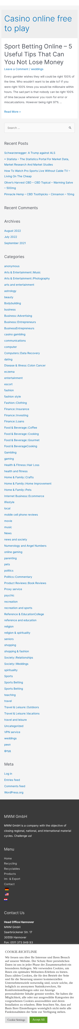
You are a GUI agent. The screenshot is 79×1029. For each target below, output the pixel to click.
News (8, 533)
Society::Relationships (18, 657)
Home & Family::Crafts (19, 477)
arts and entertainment (19, 284)
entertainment (13, 378)
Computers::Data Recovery (22, 353)
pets (7, 564)
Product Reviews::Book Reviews (25, 583)
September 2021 (15, 243)
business (10, 309)
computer (10, 346)
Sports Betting (13, 682)
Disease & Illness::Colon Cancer (25, 365)
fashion (9, 390)
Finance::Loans (14, 421)
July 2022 (10, 236)
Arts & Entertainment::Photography (27, 278)
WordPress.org (13, 792)
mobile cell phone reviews (21, 514)
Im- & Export (12, 878)
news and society (15, 539)
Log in (8, 773)
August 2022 (12, 230)
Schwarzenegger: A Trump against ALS (29, 152)
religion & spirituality (17, 632)
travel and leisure (15, 719)
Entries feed (12, 779)
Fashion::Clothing (15, 402)
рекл (7, 744)
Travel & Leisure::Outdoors (21, 707)
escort (8, 384)
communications (15, 340)
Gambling (10, 452)
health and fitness (16, 471)
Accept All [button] (38, 1019)
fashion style (12, 396)
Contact (9, 884)
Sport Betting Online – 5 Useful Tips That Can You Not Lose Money (38, 54)
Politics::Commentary (18, 576)
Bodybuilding (12, 303)
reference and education (20, 620)
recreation (11, 601)
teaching (10, 694)
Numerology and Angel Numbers (25, 545)
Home (8, 858)
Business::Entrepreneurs (20, 322)
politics (8, 570)
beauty (8, 297)
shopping (10, 645)
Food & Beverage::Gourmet (22, 440)
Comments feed (14, 786)
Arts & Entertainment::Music (22, 272)
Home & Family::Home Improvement (27, 483)
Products (10, 873)
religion (9, 626)
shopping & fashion (16, 651)
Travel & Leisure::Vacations (22, 713)
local (7, 508)
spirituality (11, 670)
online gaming (13, 552)
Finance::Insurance (16, 409)
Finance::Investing (16, 415)
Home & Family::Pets (17, 489)
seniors (9, 639)
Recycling (10, 863)
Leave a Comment (16, 69)
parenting (10, 558)
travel (8, 701)
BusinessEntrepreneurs (19, 328)
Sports (8, 676)
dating (8, 359)
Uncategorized (13, 726)
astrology (10, 291)
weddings (37, 69)
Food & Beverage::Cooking (21, 433)
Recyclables (12, 868)
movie (8, 520)
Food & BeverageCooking (20, 446)
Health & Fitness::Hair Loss (21, 465)
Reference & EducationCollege (24, 614)
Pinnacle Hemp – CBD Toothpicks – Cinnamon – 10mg (39, 194)
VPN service (12, 732)
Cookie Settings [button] (16, 1019)
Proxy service (13, 589)
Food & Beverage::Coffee (20, 427)
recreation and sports (18, 607)
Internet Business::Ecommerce (24, 496)
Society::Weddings (16, 663)
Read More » (12, 111)
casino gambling (14, 334)
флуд (7, 750)
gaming (9, 458)
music (8, 527)
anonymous (11, 266)
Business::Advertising (18, 315)
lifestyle (9, 502)
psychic (9, 595)
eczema (9, 371)
